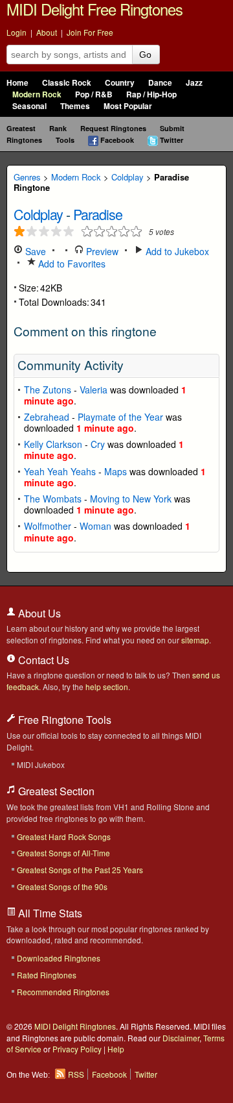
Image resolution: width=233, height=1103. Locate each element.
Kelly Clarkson (53, 444)
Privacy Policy (77, 1048)
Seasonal (29, 106)
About (46, 32)
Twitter (171, 140)
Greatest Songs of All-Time (63, 852)
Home (17, 82)
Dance (160, 82)
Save (34, 251)
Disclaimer (180, 1037)
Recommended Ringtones (63, 991)
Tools (65, 140)
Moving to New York (131, 498)
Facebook (117, 140)
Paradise (97, 214)
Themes (75, 106)
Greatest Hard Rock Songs (64, 836)
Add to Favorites (70, 263)
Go (145, 54)
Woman (95, 525)
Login (16, 32)
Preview (100, 251)
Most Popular (128, 106)
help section (106, 686)
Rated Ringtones (46, 974)
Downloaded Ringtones (58, 957)
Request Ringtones (113, 128)
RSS (76, 1074)
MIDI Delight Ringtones (75, 1026)
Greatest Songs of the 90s (62, 886)
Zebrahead (46, 416)
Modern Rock (36, 94)
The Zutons (47, 389)
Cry (98, 444)
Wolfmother (47, 525)
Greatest (21, 128)
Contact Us (42, 659)
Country (120, 82)
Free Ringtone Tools (63, 719)
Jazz (194, 82)
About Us (38, 613)
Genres (27, 177)
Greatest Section (55, 791)
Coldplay (127, 177)
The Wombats (53, 498)
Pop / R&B (94, 94)
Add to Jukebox (176, 251)
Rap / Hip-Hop (151, 94)
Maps (115, 471)
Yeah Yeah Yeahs (60, 471)
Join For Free (90, 32)
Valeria (93, 389)
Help (115, 1048)
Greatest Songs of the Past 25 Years (80, 869)
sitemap (195, 639)
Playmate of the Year (120, 416)
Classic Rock (66, 82)
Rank (58, 128)
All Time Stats (49, 913)
